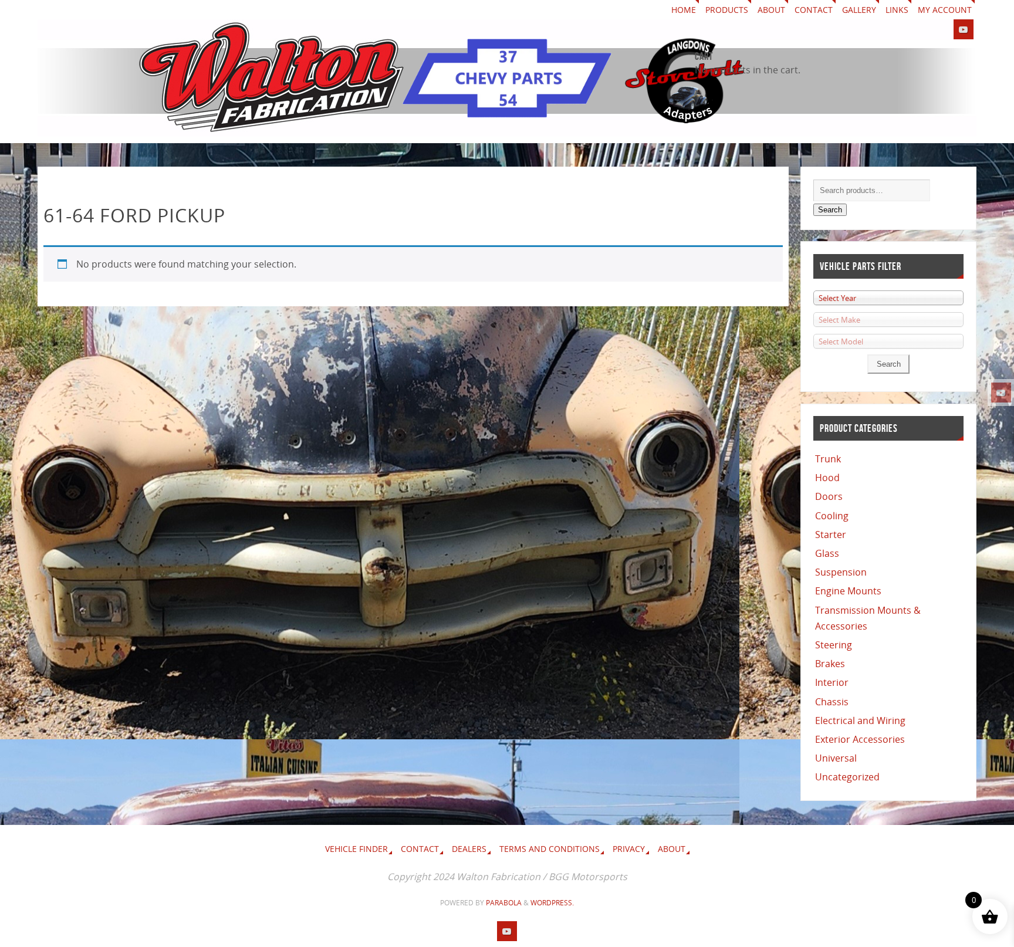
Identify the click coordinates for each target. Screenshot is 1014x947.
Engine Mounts (848, 590)
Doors (829, 496)
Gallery (859, 9)
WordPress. (552, 903)
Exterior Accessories (860, 739)
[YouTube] (1001, 393)
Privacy (629, 848)
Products (726, 9)
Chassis (832, 701)
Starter (830, 534)
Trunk (828, 458)
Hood (827, 477)
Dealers (469, 848)
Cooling (832, 515)
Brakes (830, 663)
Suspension (841, 572)
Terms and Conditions (549, 848)
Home (683, 9)
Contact (814, 9)
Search (830, 209)
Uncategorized (847, 776)
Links (896, 9)
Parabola (504, 903)
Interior (832, 682)
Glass (827, 553)
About (771, 9)
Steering (833, 644)
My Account (945, 9)
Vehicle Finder (356, 848)
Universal (836, 758)
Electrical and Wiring (860, 720)
